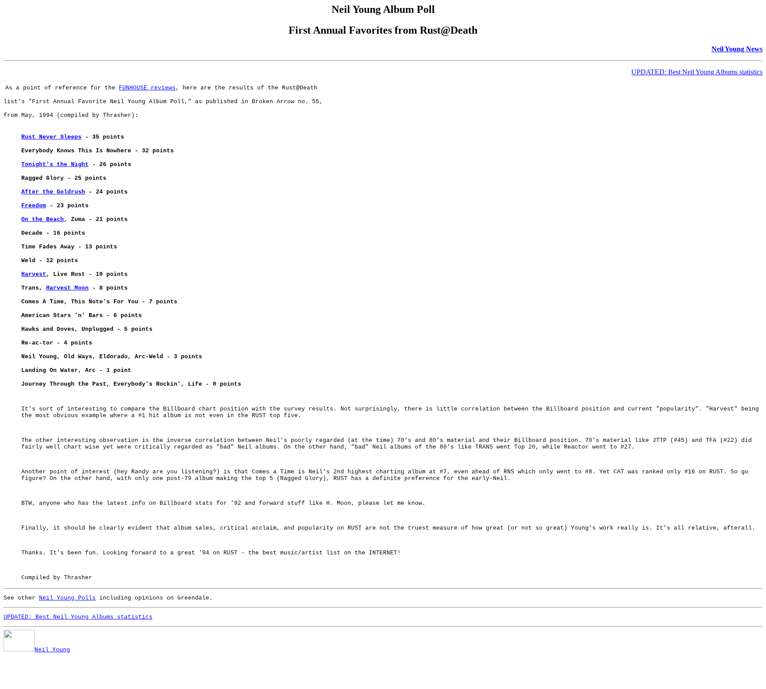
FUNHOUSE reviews (147, 88)
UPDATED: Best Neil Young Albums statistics (696, 72)
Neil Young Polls (67, 598)
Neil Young (52, 649)
